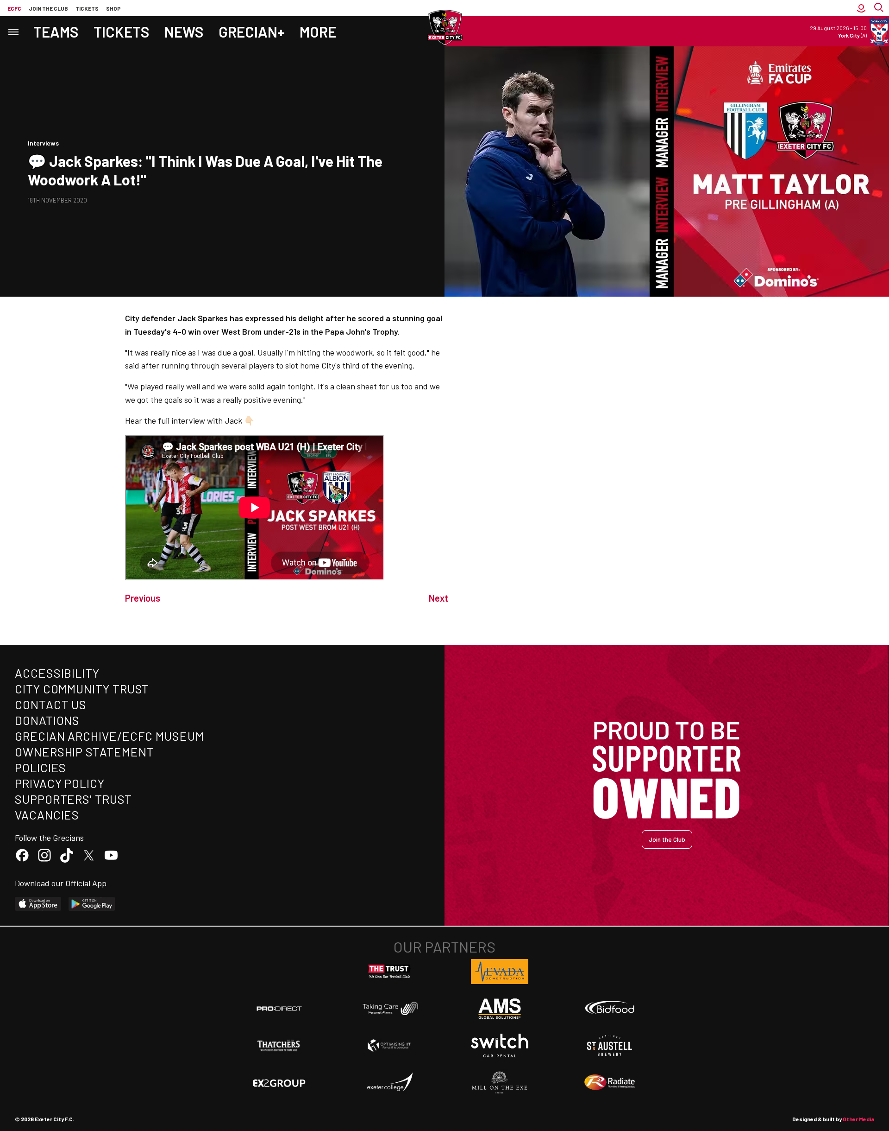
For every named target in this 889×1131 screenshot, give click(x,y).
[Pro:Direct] (279, 1008)
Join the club (48, 8)
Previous (142, 598)
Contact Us (51, 704)
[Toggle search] (879, 8)
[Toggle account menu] (861, 8)
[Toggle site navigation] (13, 31)
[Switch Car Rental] (499, 1046)
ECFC (14, 8)
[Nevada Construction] (499, 971)
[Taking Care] (389, 1008)
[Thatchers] (279, 1045)
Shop (113, 8)
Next (438, 598)
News (184, 31)
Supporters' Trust (73, 799)
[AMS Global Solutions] (499, 1008)
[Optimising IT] (389, 1045)
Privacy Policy (60, 783)
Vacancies (47, 814)
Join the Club (667, 839)
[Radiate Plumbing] (610, 1082)
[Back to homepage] (444, 28)
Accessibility (57, 673)
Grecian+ (252, 31)
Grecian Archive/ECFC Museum (109, 736)
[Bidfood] (610, 1008)
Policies (40, 767)
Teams (56, 31)
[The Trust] (389, 971)
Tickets (87, 8)
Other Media (858, 1119)
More (318, 31)
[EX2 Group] (279, 1082)
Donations (47, 720)
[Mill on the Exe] (499, 1082)
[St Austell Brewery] (610, 1045)
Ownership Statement (84, 751)
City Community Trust (82, 688)
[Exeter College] (389, 1082)
